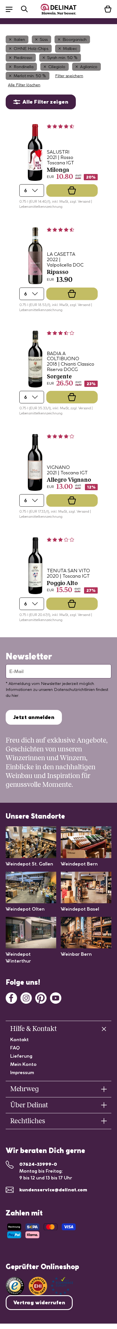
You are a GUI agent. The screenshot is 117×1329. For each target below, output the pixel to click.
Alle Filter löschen (24, 84)
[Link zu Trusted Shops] (15, 1286)
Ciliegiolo (56, 66)
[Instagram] (26, 997)
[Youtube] (55, 997)
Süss (44, 39)
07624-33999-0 (38, 1164)
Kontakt (19, 1039)
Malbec (70, 48)
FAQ (15, 1048)
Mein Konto (23, 1064)
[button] (12, 9)
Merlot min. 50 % (30, 75)
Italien (19, 39)
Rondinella (24, 66)
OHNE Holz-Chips (31, 48)
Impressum (22, 1072)
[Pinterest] (41, 997)
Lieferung (21, 1056)
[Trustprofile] (51, 1286)
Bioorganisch (74, 39)
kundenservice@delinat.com (53, 1189)
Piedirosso (23, 57)
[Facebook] (11, 997)
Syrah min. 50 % (62, 57)
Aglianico (88, 66)
